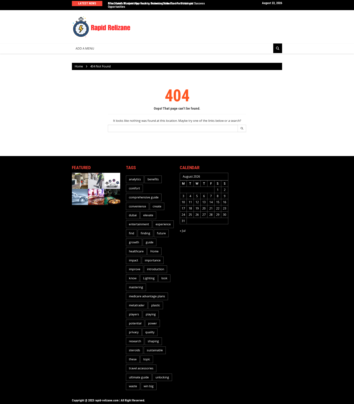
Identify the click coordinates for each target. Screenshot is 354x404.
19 (197, 208)
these (133, 359)
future (161, 233)
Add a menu (85, 48)
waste (133, 386)
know (132, 278)
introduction (155, 269)
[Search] (242, 128)
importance (153, 260)
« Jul (182, 231)
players (134, 314)
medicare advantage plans (147, 296)
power (152, 323)
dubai (133, 215)
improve (134, 269)
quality (150, 332)
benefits (153, 179)
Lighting (149, 278)
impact (133, 260)
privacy (134, 332)
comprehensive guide (144, 197)
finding (145, 233)
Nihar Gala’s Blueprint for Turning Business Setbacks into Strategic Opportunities (150, 5)
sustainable (155, 350)
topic (146, 359)
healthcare (136, 251)
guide (149, 242)
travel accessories (141, 368)
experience (163, 224)
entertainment (139, 224)
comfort (134, 188)
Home (154, 251)
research (135, 341)
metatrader (137, 305)
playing (151, 314)
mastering (136, 287)
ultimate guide (139, 377)
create (157, 206)
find (131, 233)
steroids (134, 350)
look (164, 278)
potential (135, 323)
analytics (135, 179)
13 (204, 202)
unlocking (162, 377)
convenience (137, 206)
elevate (148, 215)
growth (134, 242)
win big (149, 386)
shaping (153, 341)
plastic (155, 305)
